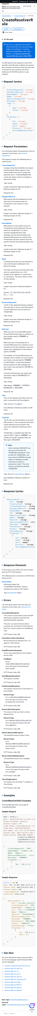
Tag (15, 404)
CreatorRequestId (14, 90)
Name (9, 97)
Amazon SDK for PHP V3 (13, 985)
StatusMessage (16, 531)
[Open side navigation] (3, 11)
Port (15, 126)
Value (15, 110)
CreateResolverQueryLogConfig (18, 1005)
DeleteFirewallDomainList (19, 1000)
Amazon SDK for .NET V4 (13, 968)
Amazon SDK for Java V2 (13, 977)
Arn (11, 502)
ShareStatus (15, 527)
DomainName (12, 94)
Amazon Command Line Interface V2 (17, 966)
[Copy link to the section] (2, 82)
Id (11, 513)
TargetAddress (19, 474)
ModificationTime (17, 515)
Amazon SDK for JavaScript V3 (15, 979)
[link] (31, 16)
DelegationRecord (14, 92)
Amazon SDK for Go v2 (12, 974)
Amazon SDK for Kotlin (13, 982)
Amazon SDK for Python (13, 988)
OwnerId (13, 520)
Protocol (17, 128)
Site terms (12, 1013)
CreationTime (16, 504)
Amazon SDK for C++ (12, 971)
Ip (14, 121)
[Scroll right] (34, 6)
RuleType (11, 101)
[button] (7, 39)
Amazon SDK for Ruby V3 (13, 990)
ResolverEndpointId (15, 99)
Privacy (5, 1013)
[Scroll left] (22, 6)
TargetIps (11, 117)
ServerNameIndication (22, 130)
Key (14, 108)
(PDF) (29, 56)
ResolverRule (13, 499)
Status (13, 529)
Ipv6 (15, 124)
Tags (9, 103)
